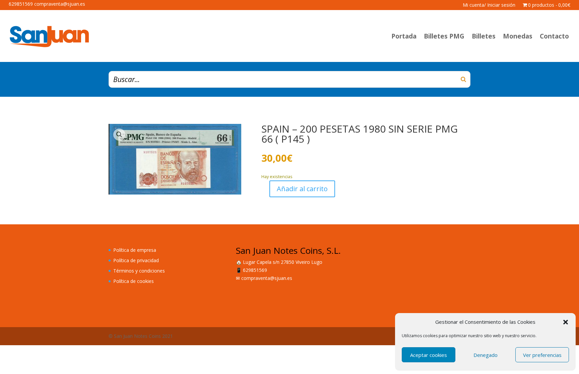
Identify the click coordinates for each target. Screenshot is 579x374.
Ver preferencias (542, 355)
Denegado (485, 355)
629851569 (255, 270)
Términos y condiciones (139, 271)
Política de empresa (134, 250)
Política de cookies (133, 281)
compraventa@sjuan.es (266, 278)
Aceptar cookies (428, 355)
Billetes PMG (444, 36)
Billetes (484, 36)
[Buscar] (463, 79)
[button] (565, 322)
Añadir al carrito (302, 188)
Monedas (517, 36)
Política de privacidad (136, 260)
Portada (403, 36)
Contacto (554, 36)
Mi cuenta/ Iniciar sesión (489, 5)
